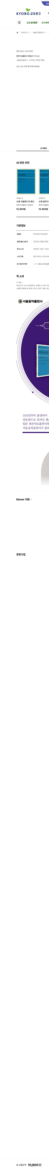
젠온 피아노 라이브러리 (24, 51)
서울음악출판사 (22, 60)
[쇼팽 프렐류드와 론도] (26, 189)
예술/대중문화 (38, 32)
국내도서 (24, 32)
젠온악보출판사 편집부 (24, 56)
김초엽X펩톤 (32, 22)
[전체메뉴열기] (19, 22)
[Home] (17, 32)
